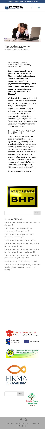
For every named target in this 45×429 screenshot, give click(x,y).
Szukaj (20, 394)
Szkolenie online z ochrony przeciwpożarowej (20, 261)
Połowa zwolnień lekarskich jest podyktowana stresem (17, 47)
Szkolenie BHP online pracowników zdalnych (20, 240)
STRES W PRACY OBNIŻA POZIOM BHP (21, 132)
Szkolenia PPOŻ (10, 50)
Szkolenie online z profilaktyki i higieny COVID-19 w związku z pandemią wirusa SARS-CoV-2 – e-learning (22, 267)
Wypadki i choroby (22, 50)
